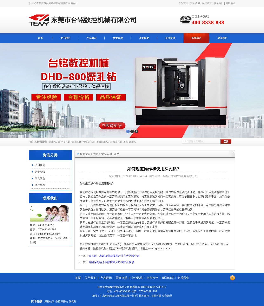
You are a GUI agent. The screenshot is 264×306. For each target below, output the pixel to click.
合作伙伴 (170, 38)
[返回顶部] (232, 278)
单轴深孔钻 (102, 141)
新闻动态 (196, 38)
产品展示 (92, 38)
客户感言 (40, 185)
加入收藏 (195, 3)
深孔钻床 (76, 141)
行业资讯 (40, 171)
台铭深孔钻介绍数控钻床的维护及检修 (111, 262)
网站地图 (230, 3)
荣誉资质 (118, 38)
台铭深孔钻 (89, 141)
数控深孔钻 (64, 141)
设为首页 (183, 3)
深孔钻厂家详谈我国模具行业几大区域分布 (113, 255)
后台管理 (167, 295)
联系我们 (219, 3)
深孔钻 (53, 141)
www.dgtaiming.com (159, 248)
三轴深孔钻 (116, 141)
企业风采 (144, 38)
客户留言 (207, 3)
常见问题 (40, 178)
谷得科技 (156, 295)
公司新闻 (40, 165)
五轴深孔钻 (130, 141)
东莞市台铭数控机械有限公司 (55, 3)
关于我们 (65, 38)
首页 (40, 38)
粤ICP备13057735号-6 (153, 287)
